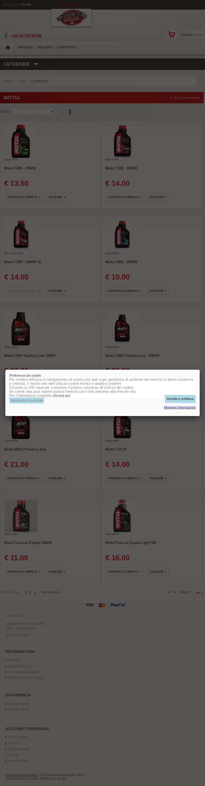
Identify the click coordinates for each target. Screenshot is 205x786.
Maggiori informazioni (180, 407)
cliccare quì (61, 396)
